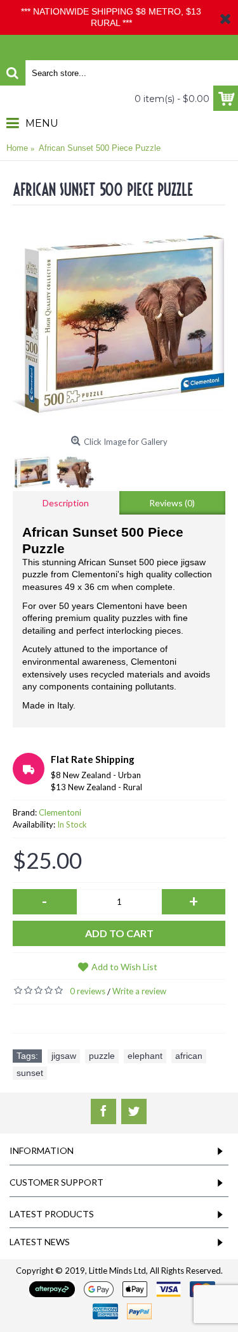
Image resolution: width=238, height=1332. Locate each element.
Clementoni (60, 812)
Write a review (139, 991)
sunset (30, 1073)
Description (66, 502)
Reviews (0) (172, 502)
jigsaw (63, 1056)
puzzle (102, 1056)
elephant (145, 1056)
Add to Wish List (124, 966)
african (188, 1056)
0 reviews (87, 991)
